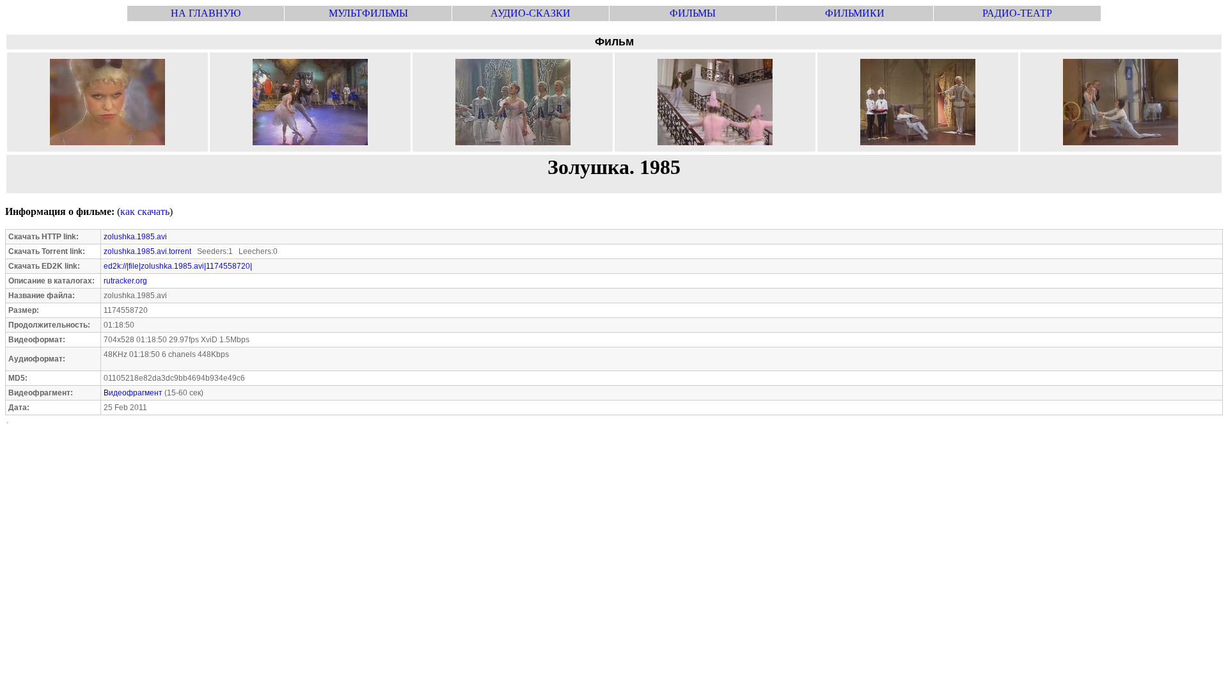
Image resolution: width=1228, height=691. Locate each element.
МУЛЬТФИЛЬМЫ (368, 13)
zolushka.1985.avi (135, 236)
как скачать (144, 211)
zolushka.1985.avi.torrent (147, 251)
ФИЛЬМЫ (693, 13)
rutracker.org (125, 280)
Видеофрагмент (133, 392)
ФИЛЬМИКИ (855, 13)
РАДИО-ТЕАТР (1017, 13)
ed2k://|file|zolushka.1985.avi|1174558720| (178, 266)
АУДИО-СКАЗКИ (531, 13)
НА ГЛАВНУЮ (205, 13)
